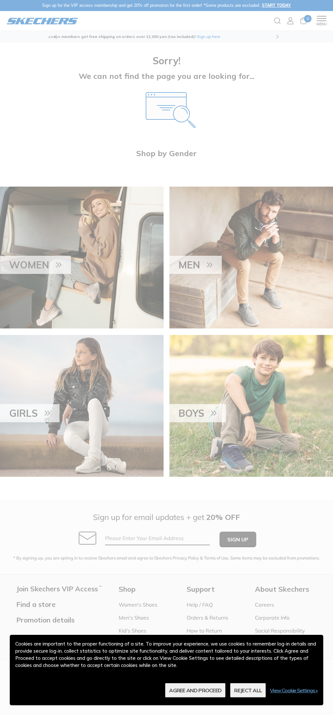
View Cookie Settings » (294, 690)
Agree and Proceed (195, 690)
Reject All (248, 690)
